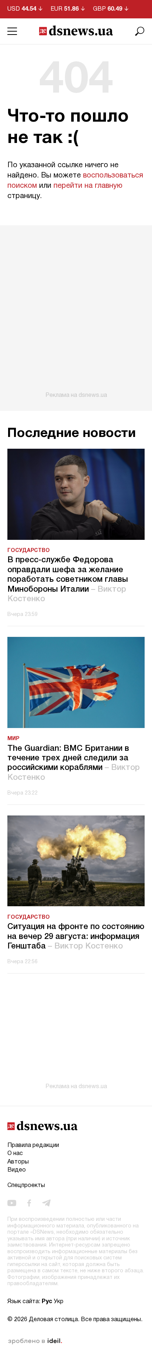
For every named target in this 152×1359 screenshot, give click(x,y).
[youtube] (12, 1203)
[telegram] (46, 1203)
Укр (58, 1301)
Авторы (18, 1162)
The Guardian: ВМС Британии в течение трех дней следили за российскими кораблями (73, 763)
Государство (28, 550)
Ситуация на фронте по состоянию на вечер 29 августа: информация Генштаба (75, 936)
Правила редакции (33, 1145)
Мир (13, 738)
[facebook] (29, 1203)
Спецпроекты (26, 1185)
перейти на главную (87, 186)
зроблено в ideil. (35, 1341)
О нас (15, 1153)
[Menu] (12, 31)
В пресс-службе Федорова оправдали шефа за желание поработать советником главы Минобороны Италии (67, 579)
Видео (16, 1170)
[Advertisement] (76, 312)
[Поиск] (140, 31)
